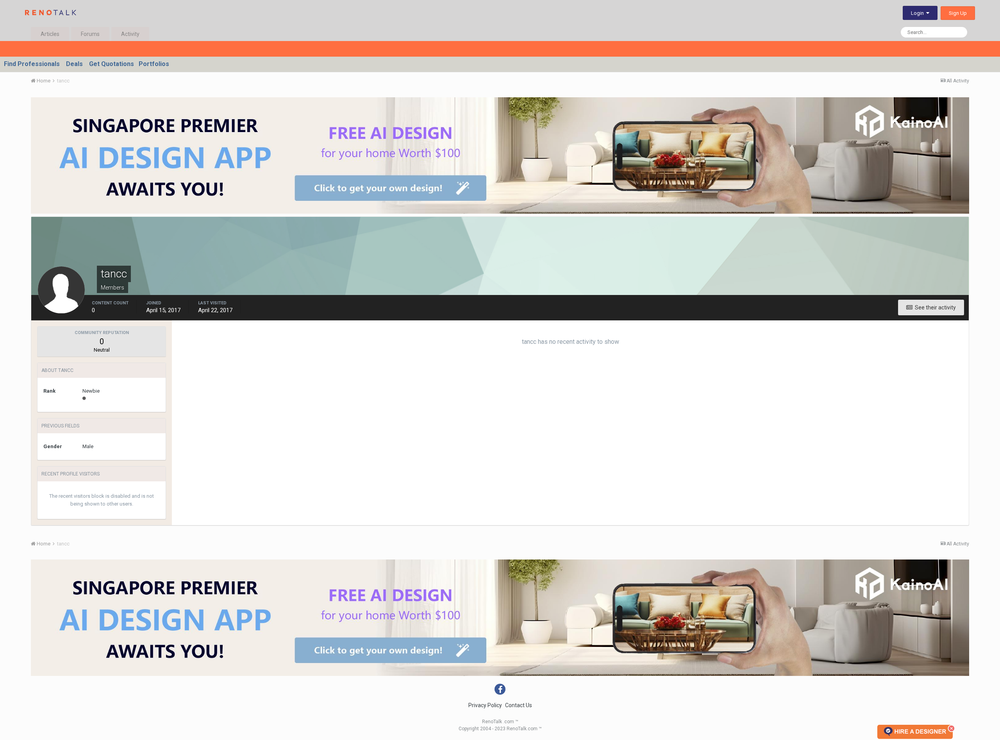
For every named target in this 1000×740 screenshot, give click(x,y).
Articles (50, 34)
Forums (90, 34)
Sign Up (958, 13)
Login (918, 13)
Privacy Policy (485, 705)
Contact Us (518, 705)
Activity (130, 34)
